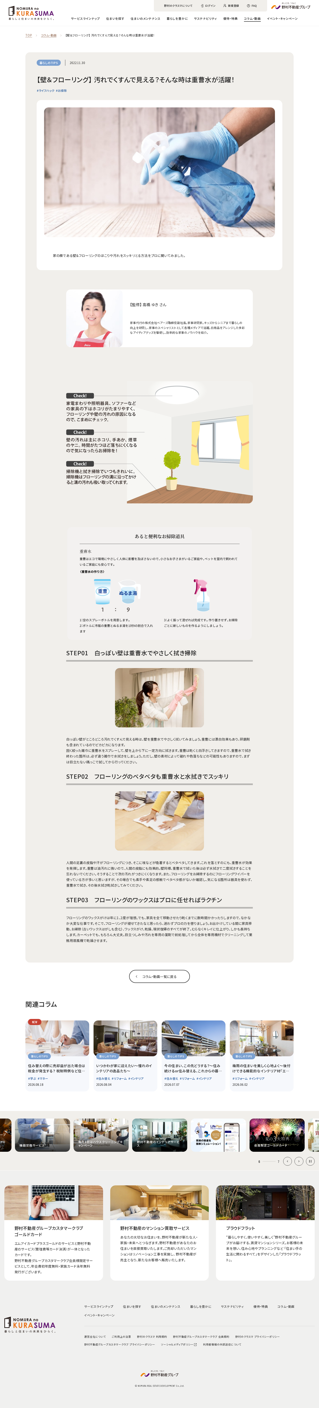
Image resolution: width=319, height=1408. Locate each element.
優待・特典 (230, 18)
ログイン (210, 5)
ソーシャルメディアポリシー (177, 1344)
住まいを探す (115, 18)
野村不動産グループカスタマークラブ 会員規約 (201, 1336)
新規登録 (233, 5)
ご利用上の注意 (121, 1336)
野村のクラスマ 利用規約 (152, 1336)
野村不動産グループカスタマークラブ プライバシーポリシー (119, 1344)
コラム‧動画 (49, 35)
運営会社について (95, 1336)
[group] (42, 1135)
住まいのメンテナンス (145, 18)
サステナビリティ (205, 18)
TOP (28, 35)
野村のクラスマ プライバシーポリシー (257, 1336)
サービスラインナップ (85, 18)
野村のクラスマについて (178, 5)
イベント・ (282, 18)
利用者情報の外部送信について (222, 1344)
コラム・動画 (252, 18)
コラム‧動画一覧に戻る (159, 976)
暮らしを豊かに (177, 18)
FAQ (254, 5)
